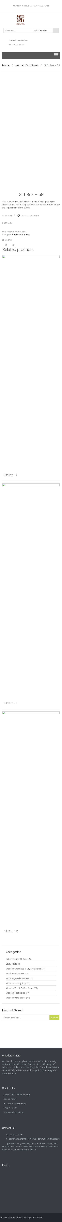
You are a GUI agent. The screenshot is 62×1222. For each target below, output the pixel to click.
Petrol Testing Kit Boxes (17, 959)
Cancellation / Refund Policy (17, 1094)
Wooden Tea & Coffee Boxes (19, 988)
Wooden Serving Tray (16, 983)
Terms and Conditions (14, 1112)
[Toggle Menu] (56, 55)
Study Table (11, 963)
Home (6, 65)
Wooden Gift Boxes (27, 65)
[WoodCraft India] (31, 20)
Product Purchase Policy (15, 1103)
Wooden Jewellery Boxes (17, 978)
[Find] (56, 30)
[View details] (31, 363)
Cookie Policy (10, 1099)
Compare (7, 215)
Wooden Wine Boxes (16, 997)
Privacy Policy (10, 1107)
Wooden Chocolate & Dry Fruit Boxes (23, 968)
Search (54, 1017)
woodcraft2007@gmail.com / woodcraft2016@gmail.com (32, 1138)
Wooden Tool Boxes (15, 992)
